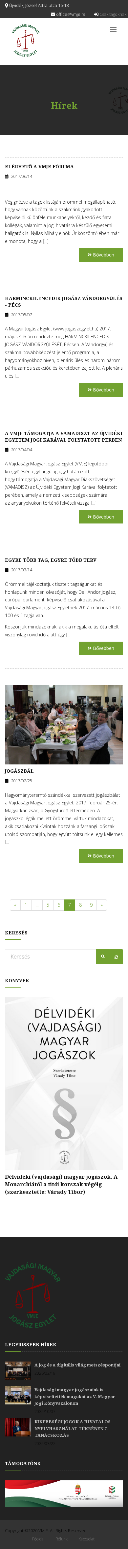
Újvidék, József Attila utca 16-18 (38, 5)
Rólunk (61, 1539)
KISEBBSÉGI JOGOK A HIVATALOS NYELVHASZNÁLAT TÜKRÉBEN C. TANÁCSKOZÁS (72, 1428)
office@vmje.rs (70, 14)
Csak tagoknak (112, 14)
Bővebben (103, 255)
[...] (46, 241)
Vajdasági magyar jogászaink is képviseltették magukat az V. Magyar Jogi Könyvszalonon (74, 1396)
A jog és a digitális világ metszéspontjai (77, 1365)
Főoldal (38, 1539)
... (36, 905)
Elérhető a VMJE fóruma (39, 166)
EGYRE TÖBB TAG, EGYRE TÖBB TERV (50, 560)
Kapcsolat (86, 1539)
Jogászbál (19, 771)
